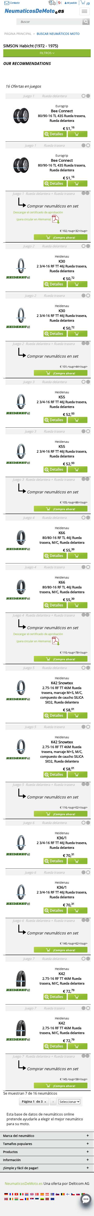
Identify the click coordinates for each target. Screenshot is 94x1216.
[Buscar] (86, 21)
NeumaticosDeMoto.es (24, 1183)
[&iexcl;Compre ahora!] (77, 134)
